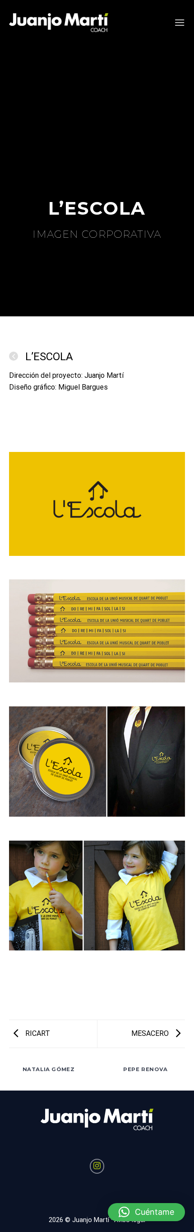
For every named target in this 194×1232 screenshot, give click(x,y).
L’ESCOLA (48, 356)
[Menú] (179, 22)
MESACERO (151, 1033)
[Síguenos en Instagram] (97, 1166)
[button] (146, 1212)
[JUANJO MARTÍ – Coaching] (58, 22)
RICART (36, 1033)
